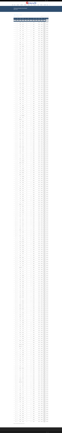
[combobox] (16, 16)
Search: (41, 16)
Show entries (16, 16)
